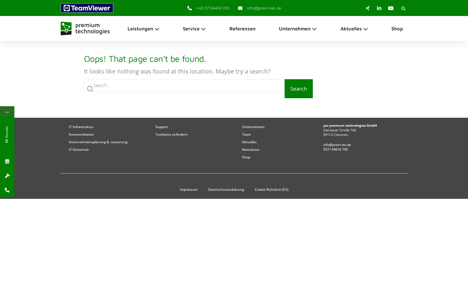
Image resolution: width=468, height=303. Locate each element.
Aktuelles (249, 142)
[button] (403, 8)
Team (246, 134)
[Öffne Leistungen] (157, 28)
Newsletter (250, 149)
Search (298, 88)
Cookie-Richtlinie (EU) (271, 189)
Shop (246, 157)
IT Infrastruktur (81, 127)
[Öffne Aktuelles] (365, 28)
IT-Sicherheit (79, 149)
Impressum (188, 189)
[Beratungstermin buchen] (7, 161)
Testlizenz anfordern (171, 134)
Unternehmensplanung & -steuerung (98, 142)
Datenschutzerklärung (226, 189)
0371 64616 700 (335, 149)
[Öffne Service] (203, 28)
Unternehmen (253, 127)
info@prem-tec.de (337, 144)
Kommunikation (81, 134)
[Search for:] (184, 88)
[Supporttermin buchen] (7, 175)
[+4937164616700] (7, 190)
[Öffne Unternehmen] (314, 28)
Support (161, 127)
